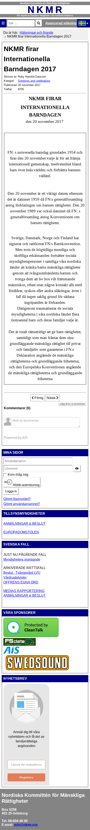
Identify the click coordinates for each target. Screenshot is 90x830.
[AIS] (11, 652)
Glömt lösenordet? (17, 499)
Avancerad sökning (60, 23)
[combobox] (21, 23)
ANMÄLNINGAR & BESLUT (24, 523)
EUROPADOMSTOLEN (21, 532)
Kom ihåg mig (10, 474)
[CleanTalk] (31, 636)
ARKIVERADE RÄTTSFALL (24, 568)
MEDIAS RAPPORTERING (23, 591)
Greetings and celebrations (34, 80)
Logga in (11, 491)
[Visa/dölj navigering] (3, 23)
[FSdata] (19, 644)
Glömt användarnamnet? (21, 504)
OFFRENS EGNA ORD (20, 582)
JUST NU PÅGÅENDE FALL (24, 554)
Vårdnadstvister (15, 577)
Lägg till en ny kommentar (72, 403)
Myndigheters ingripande (21, 559)
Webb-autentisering (25, 484)
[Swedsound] (37, 670)
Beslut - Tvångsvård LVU (21, 572)
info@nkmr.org (26, 824)
